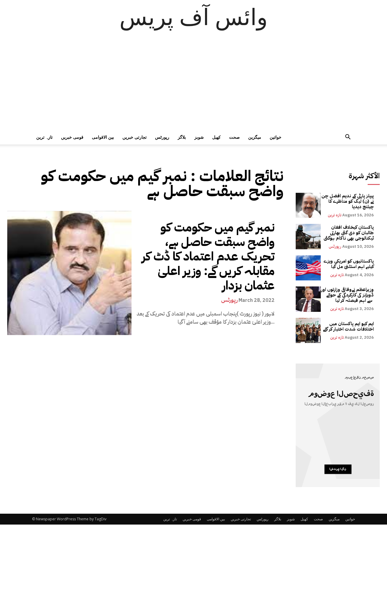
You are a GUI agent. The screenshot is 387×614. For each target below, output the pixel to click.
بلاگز (182, 137)
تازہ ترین (44, 137)
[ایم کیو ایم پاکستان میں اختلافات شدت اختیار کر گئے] (308, 330)
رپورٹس (162, 137)
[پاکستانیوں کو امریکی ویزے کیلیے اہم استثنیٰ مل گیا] (308, 267)
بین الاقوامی (103, 137)
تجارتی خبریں (134, 137)
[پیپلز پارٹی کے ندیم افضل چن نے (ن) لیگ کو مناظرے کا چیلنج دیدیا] (308, 205)
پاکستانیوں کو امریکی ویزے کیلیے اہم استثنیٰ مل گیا (349, 264)
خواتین (275, 137)
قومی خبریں (72, 137)
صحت (234, 137)
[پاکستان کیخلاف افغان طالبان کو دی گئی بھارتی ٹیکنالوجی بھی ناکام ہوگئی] (308, 236)
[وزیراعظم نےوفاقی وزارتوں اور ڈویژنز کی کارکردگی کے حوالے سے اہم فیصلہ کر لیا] (308, 299)
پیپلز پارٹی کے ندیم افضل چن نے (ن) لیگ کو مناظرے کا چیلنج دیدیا (347, 201)
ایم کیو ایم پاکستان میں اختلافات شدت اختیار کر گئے (348, 326)
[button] (347, 138)
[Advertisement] (193, 84)
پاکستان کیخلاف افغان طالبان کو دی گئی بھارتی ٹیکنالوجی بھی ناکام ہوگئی (349, 232)
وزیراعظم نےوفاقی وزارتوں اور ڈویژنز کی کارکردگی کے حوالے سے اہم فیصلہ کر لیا (347, 295)
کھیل (216, 137)
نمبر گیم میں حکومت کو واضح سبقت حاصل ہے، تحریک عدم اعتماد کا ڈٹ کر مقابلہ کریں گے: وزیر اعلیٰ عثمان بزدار (208, 256)
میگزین (254, 137)
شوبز (199, 137)
